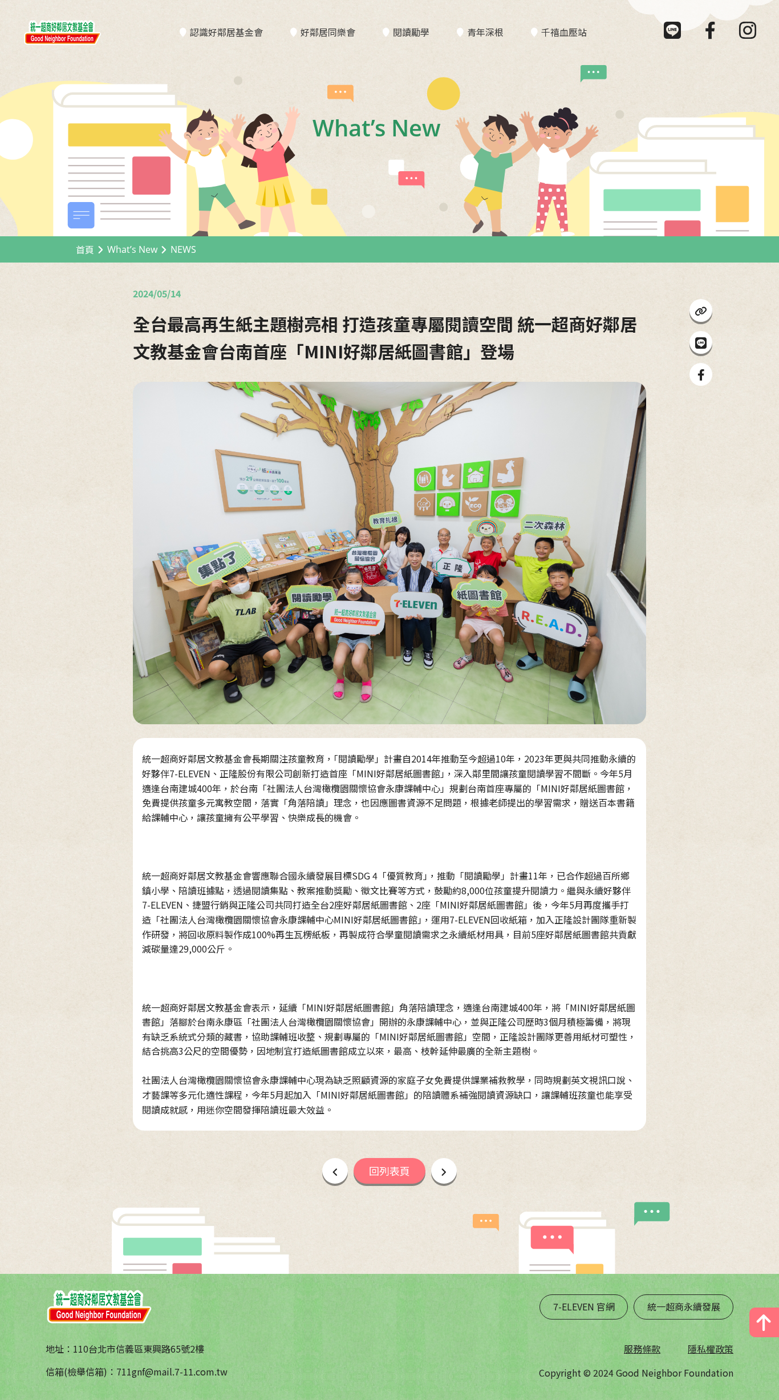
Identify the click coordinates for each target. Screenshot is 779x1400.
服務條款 (642, 1348)
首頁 (85, 249)
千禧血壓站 (564, 32)
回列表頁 (389, 1170)
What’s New (132, 249)
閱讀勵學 (411, 32)
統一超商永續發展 (683, 1306)
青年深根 (485, 32)
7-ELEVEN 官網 (584, 1306)
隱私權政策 (710, 1348)
